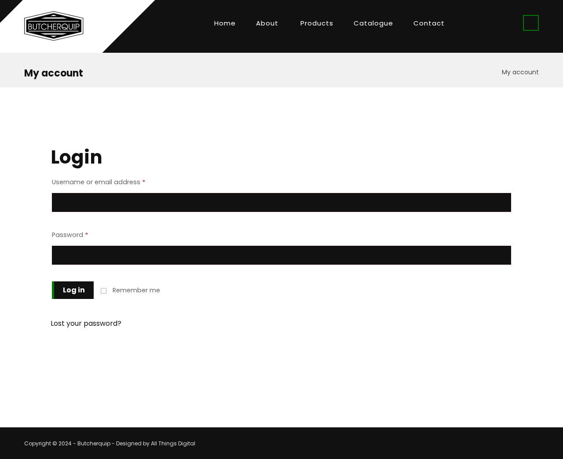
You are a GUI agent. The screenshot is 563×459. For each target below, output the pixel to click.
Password (70, 234)
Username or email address (99, 182)
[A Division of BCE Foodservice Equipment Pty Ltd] (54, 26)
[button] (531, 23)
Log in (74, 290)
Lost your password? (86, 323)
